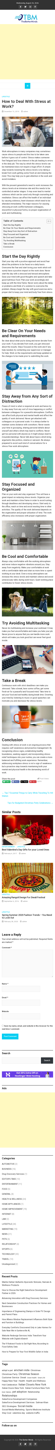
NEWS (5, 1234)
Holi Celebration (9, 1384)
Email (5, 998)
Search (47, 1060)
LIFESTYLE (6, 97)
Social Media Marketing (13, 1409)
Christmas (36, 1370)
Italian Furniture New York (37, 1388)
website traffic (33, 1413)
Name (5, 984)
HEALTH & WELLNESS (12, 1199)
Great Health (32, 1378)
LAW (4, 1219)
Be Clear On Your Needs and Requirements (22, 228)
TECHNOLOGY (8, 1254)
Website (5, 1011)
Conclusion (8, 247)
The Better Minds (26, 1440)
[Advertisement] (27, 51)
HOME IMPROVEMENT (12, 1209)
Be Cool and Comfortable (14, 237)
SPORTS (6, 1249)
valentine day (18, 1413)
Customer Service (10, 1377)
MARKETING (7, 1229)
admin (25, 111)
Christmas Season (29, 1374)
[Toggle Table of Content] (47, 221)
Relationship (34, 1392)
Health (22, 1381)
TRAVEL (5, 1259)
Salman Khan (42, 1402)
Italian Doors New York (13, 1388)
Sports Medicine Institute (38, 1409)
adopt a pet (7, 1370)
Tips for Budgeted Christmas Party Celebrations (30, 803)
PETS (4, 1239)
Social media (25, 1406)
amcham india (21, 1370)
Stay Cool (6, 1413)
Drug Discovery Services (13, 1174)
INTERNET (6, 1214)
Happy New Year (10, 1381)
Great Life (41, 1378)
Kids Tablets (6, 1392)
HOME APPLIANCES (11, 1204)
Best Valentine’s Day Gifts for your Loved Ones (25, 849)
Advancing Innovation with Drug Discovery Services (25, 1298)
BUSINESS (7, 1169)
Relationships (9, 1395)
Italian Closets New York (32, 1384)
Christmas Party (10, 1374)
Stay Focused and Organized (15, 234)
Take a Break (8, 244)
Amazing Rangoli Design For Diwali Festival (23, 897)
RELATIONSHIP (9, 1244)
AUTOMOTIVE (8, 1164)
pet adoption (19, 1391)
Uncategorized (8, 1264)
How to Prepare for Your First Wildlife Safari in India (25, 1352)
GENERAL (6, 1194)
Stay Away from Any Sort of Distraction (20, 231)
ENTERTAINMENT (8, 847)
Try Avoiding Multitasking (14, 241)
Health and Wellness (36, 1381)
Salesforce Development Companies (19, 1399)
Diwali (23, 1377)
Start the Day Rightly (12, 225)
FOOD (4, 1189)
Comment (7, 948)
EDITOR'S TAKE (9, 1179)
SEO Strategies (9, 1406)
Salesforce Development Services (18, 1402)
